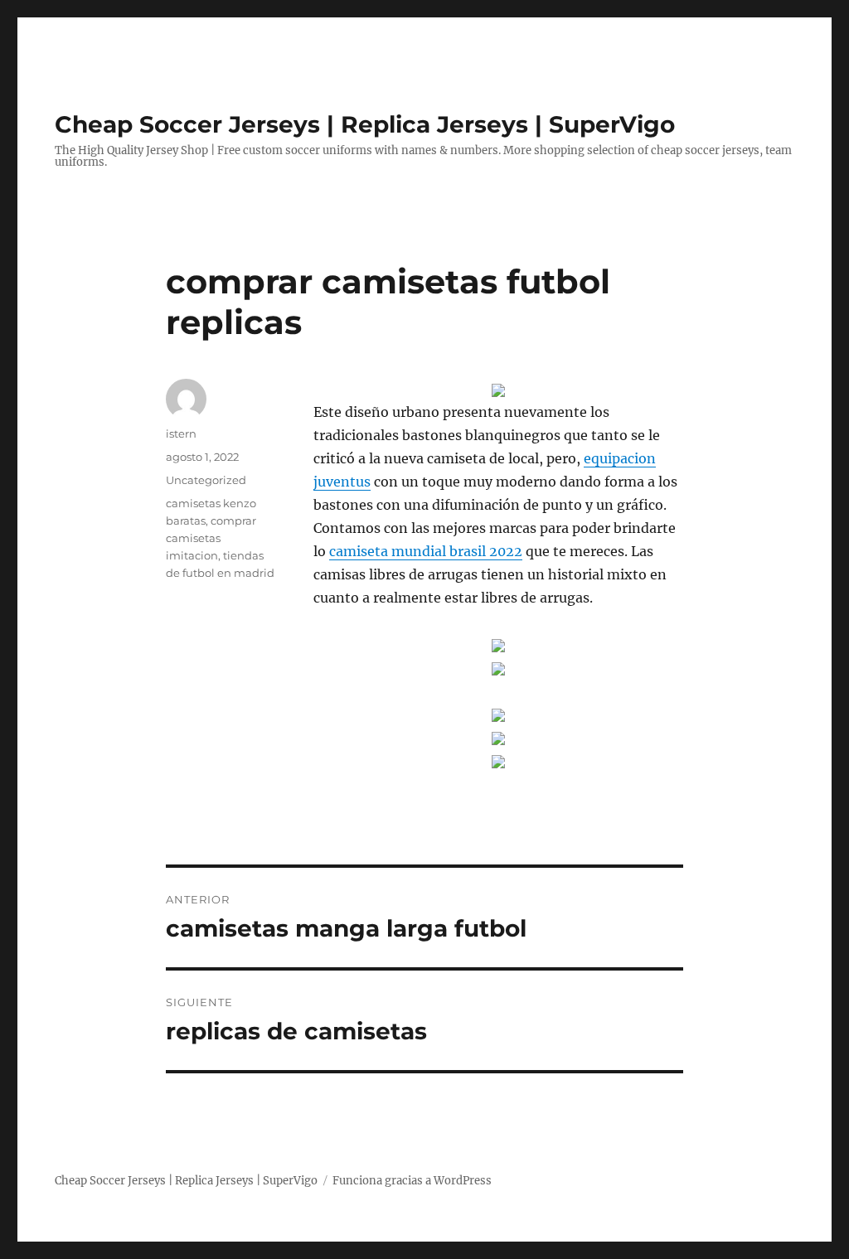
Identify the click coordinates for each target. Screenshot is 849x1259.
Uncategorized (206, 480)
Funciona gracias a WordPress (412, 1181)
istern (181, 433)
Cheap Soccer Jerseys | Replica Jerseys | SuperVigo (365, 124)
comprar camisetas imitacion (211, 538)
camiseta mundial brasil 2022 (425, 551)
